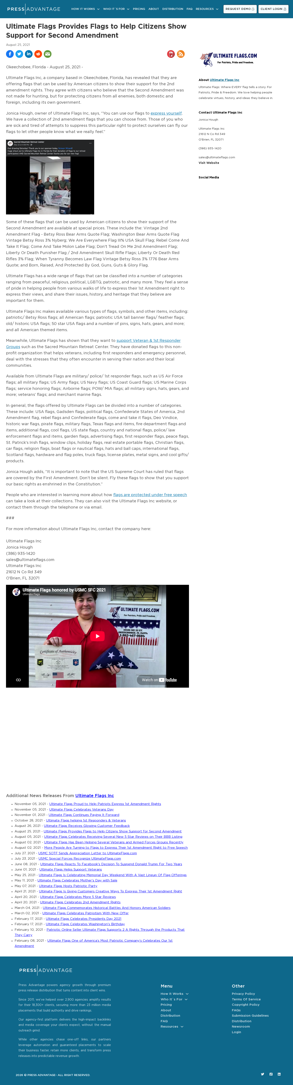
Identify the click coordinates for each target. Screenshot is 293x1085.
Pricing (139, 9)
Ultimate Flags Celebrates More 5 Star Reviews (78, 897)
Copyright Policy (246, 1004)
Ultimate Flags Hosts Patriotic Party (68, 886)
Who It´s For (114, 9)
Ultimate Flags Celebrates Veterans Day (81, 809)
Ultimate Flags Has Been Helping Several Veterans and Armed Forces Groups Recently (113, 842)
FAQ (189, 9)
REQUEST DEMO (238, 9)
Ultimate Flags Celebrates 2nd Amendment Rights (80, 902)
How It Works (83, 9)
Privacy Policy (243, 993)
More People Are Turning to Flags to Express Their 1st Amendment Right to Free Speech (116, 847)
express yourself (166, 113)
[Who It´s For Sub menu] (128, 9)
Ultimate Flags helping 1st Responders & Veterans (86, 820)
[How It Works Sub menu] (98, 9)
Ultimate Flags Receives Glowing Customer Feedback (87, 826)
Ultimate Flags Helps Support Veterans (70, 869)
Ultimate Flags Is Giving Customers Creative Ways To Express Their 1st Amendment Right (110, 891)
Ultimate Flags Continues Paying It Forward (84, 815)
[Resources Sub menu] (217, 9)
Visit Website (209, 163)
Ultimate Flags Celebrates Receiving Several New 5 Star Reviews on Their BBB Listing (113, 836)
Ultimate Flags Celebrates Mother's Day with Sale (77, 880)
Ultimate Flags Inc (94, 796)
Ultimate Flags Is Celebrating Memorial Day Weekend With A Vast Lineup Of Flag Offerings (113, 875)
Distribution (172, 9)
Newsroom (241, 1026)
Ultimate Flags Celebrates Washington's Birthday (85, 924)
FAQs (236, 1010)
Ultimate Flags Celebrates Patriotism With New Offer (85, 913)
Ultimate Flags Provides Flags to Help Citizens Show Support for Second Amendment (113, 831)
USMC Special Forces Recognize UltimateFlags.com (80, 858)
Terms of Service (246, 999)
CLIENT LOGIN (271, 9)
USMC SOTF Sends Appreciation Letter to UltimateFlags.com (87, 853)
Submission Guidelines (250, 1015)
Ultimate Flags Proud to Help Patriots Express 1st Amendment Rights (105, 804)
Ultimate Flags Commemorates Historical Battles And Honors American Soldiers (107, 908)
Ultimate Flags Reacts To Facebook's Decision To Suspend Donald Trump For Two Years (111, 864)
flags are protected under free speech (150, 495)
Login (236, 1032)
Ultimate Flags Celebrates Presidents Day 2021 (83, 918)
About (153, 9)
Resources (205, 9)
